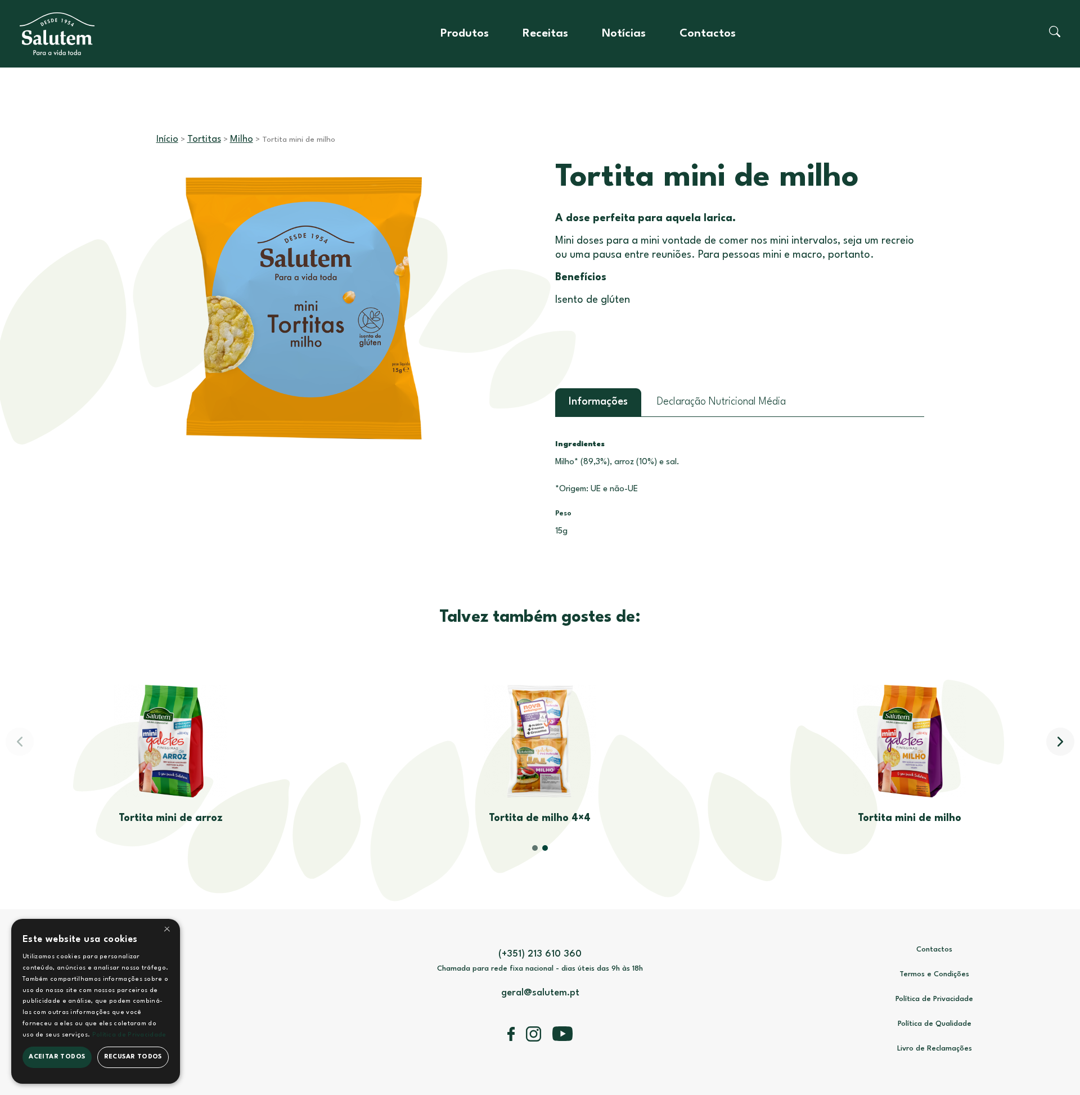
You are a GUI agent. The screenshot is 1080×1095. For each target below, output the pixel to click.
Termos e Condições (934, 974)
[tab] (598, 402)
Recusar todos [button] (133, 1057)
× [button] (167, 931)
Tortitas (204, 139)
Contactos (708, 33)
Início (167, 139)
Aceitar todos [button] (57, 1057)
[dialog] (95, 1001)
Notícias (624, 33)
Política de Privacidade (934, 999)
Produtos (464, 33)
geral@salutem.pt (540, 993)
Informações (598, 402)
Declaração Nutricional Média (721, 402)
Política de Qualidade (934, 1023)
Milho (241, 139)
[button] (1060, 742)
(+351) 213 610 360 (540, 954)
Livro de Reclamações (934, 1048)
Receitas (545, 33)
